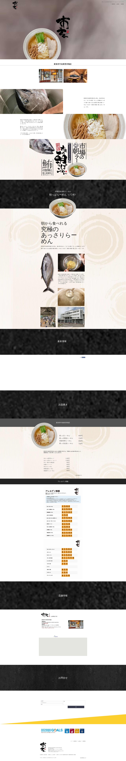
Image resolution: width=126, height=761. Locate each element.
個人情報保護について (83, 740)
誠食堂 (75, 737)
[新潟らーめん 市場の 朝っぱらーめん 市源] (80, 357)
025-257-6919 (52, 731)
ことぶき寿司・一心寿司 (55, 737)
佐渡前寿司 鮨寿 (65, 737)
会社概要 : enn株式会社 (43, 737)
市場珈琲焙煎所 (70, 737)
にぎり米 (60, 737)
